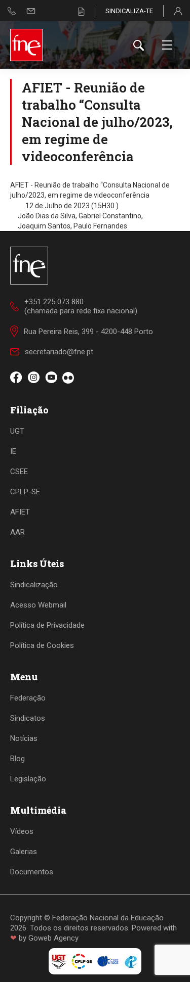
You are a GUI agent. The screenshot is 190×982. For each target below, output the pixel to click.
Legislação (28, 778)
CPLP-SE (25, 491)
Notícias (23, 738)
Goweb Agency (53, 938)
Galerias (23, 851)
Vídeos (21, 831)
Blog (17, 758)
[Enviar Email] (30, 11)
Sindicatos (27, 718)
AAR (17, 532)
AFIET (20, 512)
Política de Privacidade (47, 625)
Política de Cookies (42, 645)
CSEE (19, 471)
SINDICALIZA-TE (129, 11)
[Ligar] (12, 11)
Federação (28, 698)
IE (13, 451)
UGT (17, 431)
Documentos (31, 871)
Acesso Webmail (38, 605)
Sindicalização (34, 584)
